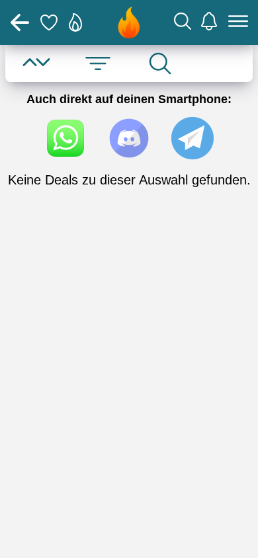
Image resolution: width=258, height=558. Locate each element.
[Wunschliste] (49, 22)
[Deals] (75, 22)
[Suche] (182, 23)
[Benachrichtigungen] (209, 23)
